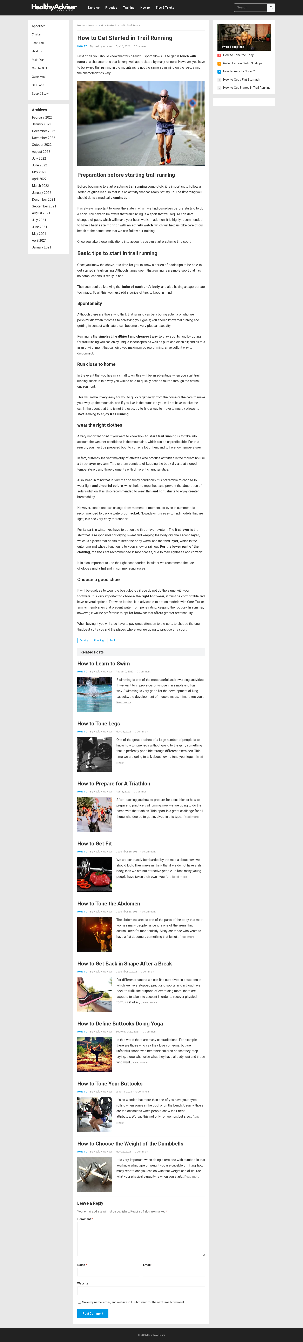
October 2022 (42, 145)
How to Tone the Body (238, 55)
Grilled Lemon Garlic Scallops (243, 63)
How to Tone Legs (98, 723)
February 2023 (42, 117)
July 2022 (39, 158)
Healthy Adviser (103, 46)
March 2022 (40, 186)
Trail (112, 640)
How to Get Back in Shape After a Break (124, 964)
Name (82, 1265)
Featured (38, 43)
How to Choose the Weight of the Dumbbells (130, 1144)
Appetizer (38, 26)
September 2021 (44, 206)
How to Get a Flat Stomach (241, 79)
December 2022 (43, 131)
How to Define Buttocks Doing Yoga (120, 1024)
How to (92, 25)
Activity (84, 640)
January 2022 (41, 193)
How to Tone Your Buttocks (110, 1084)
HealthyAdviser (156, 1335)
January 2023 (41, 124)
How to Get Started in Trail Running (246, 87)
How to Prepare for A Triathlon (113, 783)
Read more (123, 702)
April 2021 (39, 241)
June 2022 (39, 165)
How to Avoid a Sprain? (239, 71)
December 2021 (43, 199)
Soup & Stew (40, 93)
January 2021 (41, 247)
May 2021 (39, 234)
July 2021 (39, 220)
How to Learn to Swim (103, 663)
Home (81, 25)
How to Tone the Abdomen (108, 904)
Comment (85, 1219)
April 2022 (39, 179)
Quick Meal (39, 76)
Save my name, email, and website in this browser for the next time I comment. (133, 1302)
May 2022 (39, 172)
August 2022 (41, 152)
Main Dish (38, 59)
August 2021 (41, 213)
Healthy (37, 51)
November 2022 (43, 138)
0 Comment (140, 46)
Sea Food (38, 85)
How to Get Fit (94, 844)
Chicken (37, 34)
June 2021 (39, 227)
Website (82, 1283)
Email (148, 1265)
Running (99, 640)
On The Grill (39, 68)
